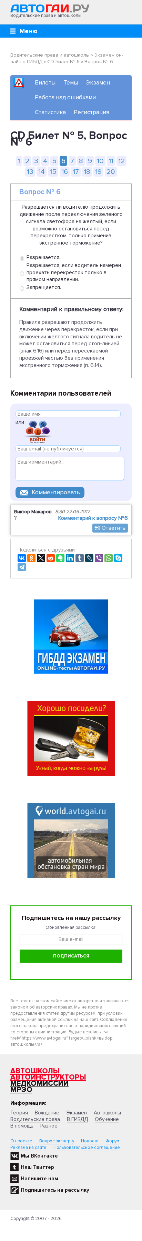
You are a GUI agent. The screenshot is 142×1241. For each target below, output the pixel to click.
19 (98, 171)
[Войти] (37, 431)
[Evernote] (60, 558)
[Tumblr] (79, 558)
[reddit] (51, 558)
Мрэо (21, 1089)
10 (100, 161)
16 (64, 171)
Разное (49, 1126)
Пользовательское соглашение (86, 1147)
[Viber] (99, 558)
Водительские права (35, 1119)
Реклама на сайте (28, 1147)
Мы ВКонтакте (39, 1156)
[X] (41, 558)
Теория (19, 1113)
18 (87, 171)
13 (30, 171)
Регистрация (91, 112)
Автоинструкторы (48, 1077)
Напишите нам (39, 1178)
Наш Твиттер (37, 1167)
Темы (70, 82)
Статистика (50, 112)
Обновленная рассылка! (71, 927)
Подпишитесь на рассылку (55, 1190)
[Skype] (118, 558)
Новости (90, 1141)
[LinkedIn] (70, 558)
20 (110, 171)
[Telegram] (22, 567)
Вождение (47, 1113)
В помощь (21, 1126)
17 (76, 171)
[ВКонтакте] (22, 558)
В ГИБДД (77, 1119)
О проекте (21, 1141)
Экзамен (98, 82)
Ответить (113, 528)
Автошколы (35, 1071)
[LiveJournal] (89, 558)
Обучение (107, 1119)
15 (53, 171)
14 (41, 171)
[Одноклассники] (31, 558)
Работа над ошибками (65, 97)
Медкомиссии (39, 1083)
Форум (112, 1141)
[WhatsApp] (108, 558)
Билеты (45, 82)
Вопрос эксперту (56, 1141)
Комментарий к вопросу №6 (93, 518)
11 (111, 161)
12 (121, 161)
